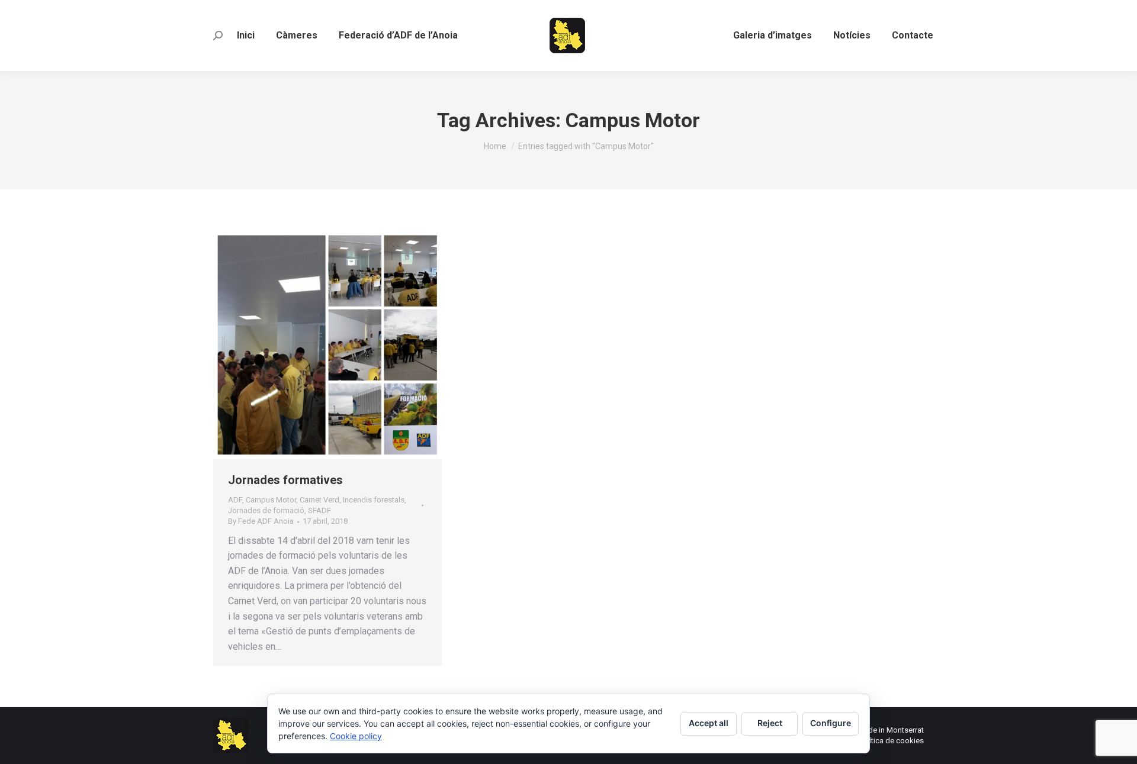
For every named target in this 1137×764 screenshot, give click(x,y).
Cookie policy (356, 736)
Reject (769, 723)
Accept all (708, 723)
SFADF (319, 510)
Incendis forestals (373, 499)
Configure (830, 723)
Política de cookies (891, 740)
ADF (235, 499)
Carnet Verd (319, 499)
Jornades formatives (285, 480)
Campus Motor (271, 499)
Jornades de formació (266, 510)
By (261, 521)
